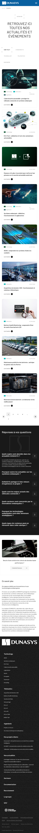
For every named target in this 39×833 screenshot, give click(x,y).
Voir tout (7, 50)
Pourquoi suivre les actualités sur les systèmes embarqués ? (17, 473)
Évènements (20, 50)
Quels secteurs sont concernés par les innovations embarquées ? (17, 502)
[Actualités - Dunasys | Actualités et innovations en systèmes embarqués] (10, 3)
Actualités (8, 8)
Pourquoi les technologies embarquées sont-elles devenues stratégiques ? (15, 513)
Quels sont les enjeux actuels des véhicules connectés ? (15, 493)
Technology (8, 56)
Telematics (21, 56)
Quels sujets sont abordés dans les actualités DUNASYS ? (16, 455)
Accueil (3, 8)
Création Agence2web (7, 830)
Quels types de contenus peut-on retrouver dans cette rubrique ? (15, 524)
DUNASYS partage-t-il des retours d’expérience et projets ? (15, 483)
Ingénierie (7, 62)
